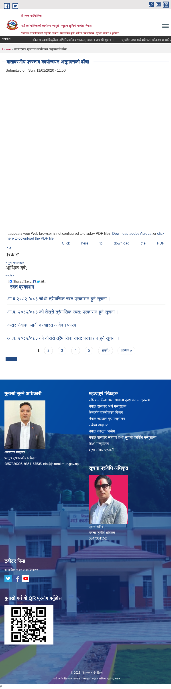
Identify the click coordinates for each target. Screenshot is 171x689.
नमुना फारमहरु (15, 263)
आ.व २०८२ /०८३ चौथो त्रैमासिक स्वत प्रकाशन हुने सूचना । (59, 298)
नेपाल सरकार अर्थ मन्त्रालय (107, 406)
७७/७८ (10, 276)
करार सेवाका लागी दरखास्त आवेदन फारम (41, 324)
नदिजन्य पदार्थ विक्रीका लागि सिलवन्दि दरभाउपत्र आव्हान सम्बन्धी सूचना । (65, 40)
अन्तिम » (126, 350)
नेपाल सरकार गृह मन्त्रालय (107, 419)
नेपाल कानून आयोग (102, 431)
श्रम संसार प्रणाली (101, 450)
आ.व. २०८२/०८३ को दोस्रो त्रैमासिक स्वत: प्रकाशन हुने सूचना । (63, 338)
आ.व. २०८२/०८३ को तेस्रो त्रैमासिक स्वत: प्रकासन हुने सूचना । (63, 311)
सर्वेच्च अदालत (98, 425)
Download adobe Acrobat (132, 233)
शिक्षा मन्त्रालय (99, 444)
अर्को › (106, 350)
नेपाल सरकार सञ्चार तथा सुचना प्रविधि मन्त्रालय (122, 437)
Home (6, 49)
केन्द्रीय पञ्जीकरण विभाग (106, 412)
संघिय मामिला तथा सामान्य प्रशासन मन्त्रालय (119, 400)
